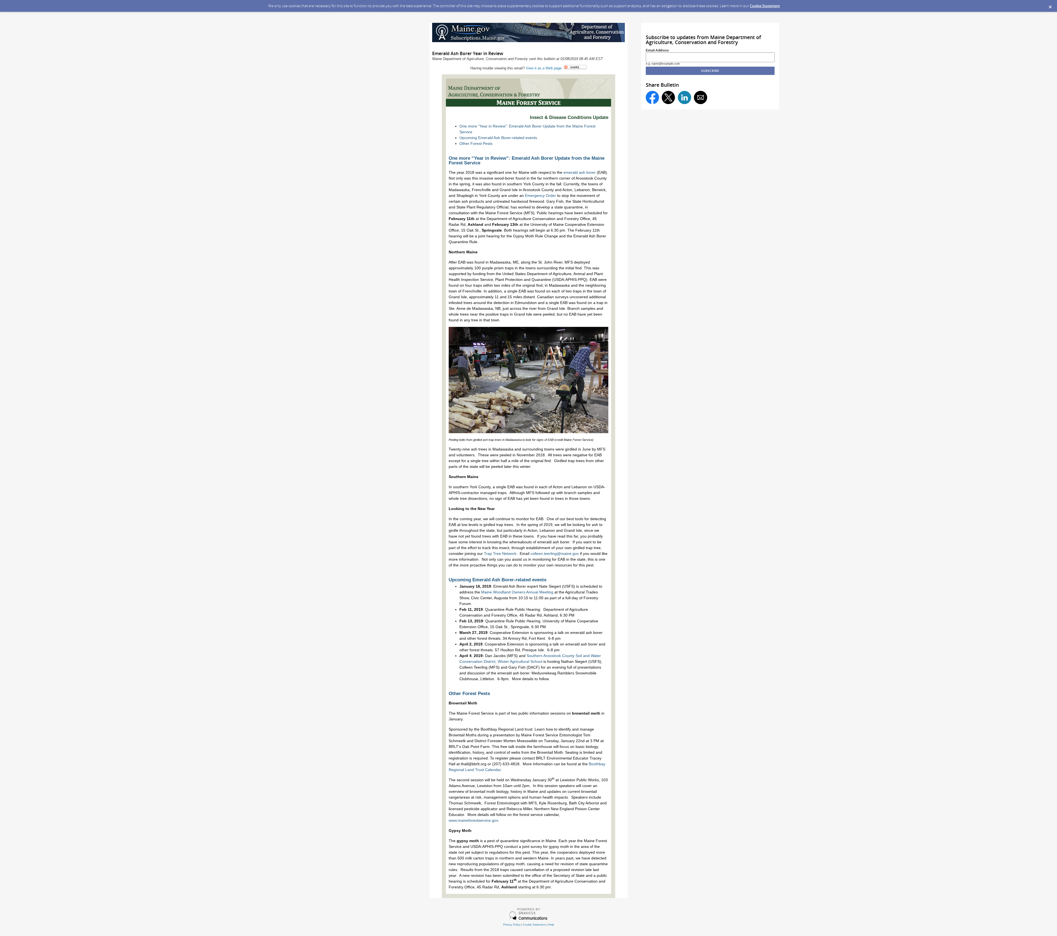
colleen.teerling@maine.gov (554, 553)
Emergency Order (540, 195)
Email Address (657, 50)
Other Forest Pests (475, 143)
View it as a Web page (544, 68)
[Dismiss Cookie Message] (1050, 5)
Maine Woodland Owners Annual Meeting (517, 592)
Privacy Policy (512, 924)
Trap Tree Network (500, 553)
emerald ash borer (579, 172)
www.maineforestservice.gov (473, 820)
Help (551, 924)
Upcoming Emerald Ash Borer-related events (498, 137)
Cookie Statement (765, 5)
